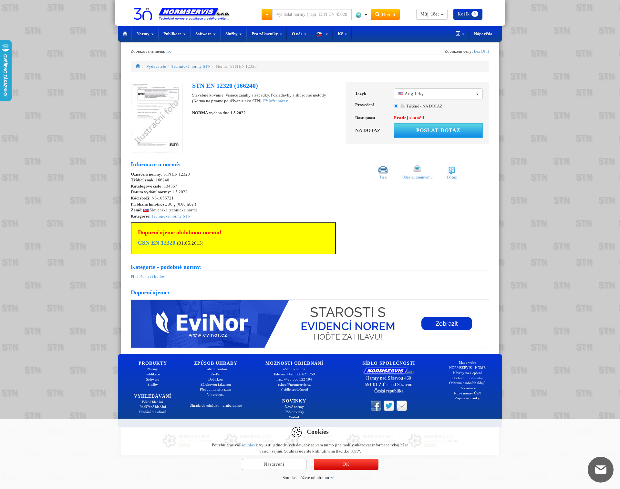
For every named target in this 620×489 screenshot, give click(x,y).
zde (333, 477)
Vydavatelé (156, 66)
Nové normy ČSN (467, 393)
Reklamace (468, 388)
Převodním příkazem (215, 389)
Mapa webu (467, 362)
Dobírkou (215, 379)
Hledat (388, 14)
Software (203, 33)
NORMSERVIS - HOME (467, 368)
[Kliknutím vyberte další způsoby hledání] (267, 14)
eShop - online (294, 369)
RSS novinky (294, 412)
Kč (341, 33)
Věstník (294, 417)
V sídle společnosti (294, 389)
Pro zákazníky (265, 33)
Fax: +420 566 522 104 (294, 379)
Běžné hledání (152, 402)
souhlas (248, 445)
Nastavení (274, 464)
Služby (232, 33)
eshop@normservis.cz (294, 384)
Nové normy (294, 407)
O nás (297, 33)
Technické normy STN (191, 66)
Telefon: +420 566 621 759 (294, 374)
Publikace (172, 33)
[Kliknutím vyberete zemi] (361, 14)
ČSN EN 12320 (156, 242)
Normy (143, 33)
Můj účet (430, 14)
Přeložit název (275, 100)
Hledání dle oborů (152, 412)
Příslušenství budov (148, 276)
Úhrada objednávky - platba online (216, 405)
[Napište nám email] (402, 405)
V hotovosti (215, 394)
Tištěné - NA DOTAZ (423, 106)
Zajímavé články (467, 398)
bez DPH (481, 51)
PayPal (216, 374)
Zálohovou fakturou (216, 384)
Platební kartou (215, 369)
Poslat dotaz (438, 130)
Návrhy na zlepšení (467, 373)
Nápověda (483, 33)
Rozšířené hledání (153, 407)
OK (346, 464)
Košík (467, 14)
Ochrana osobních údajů (467, 383)
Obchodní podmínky (467, 378)
